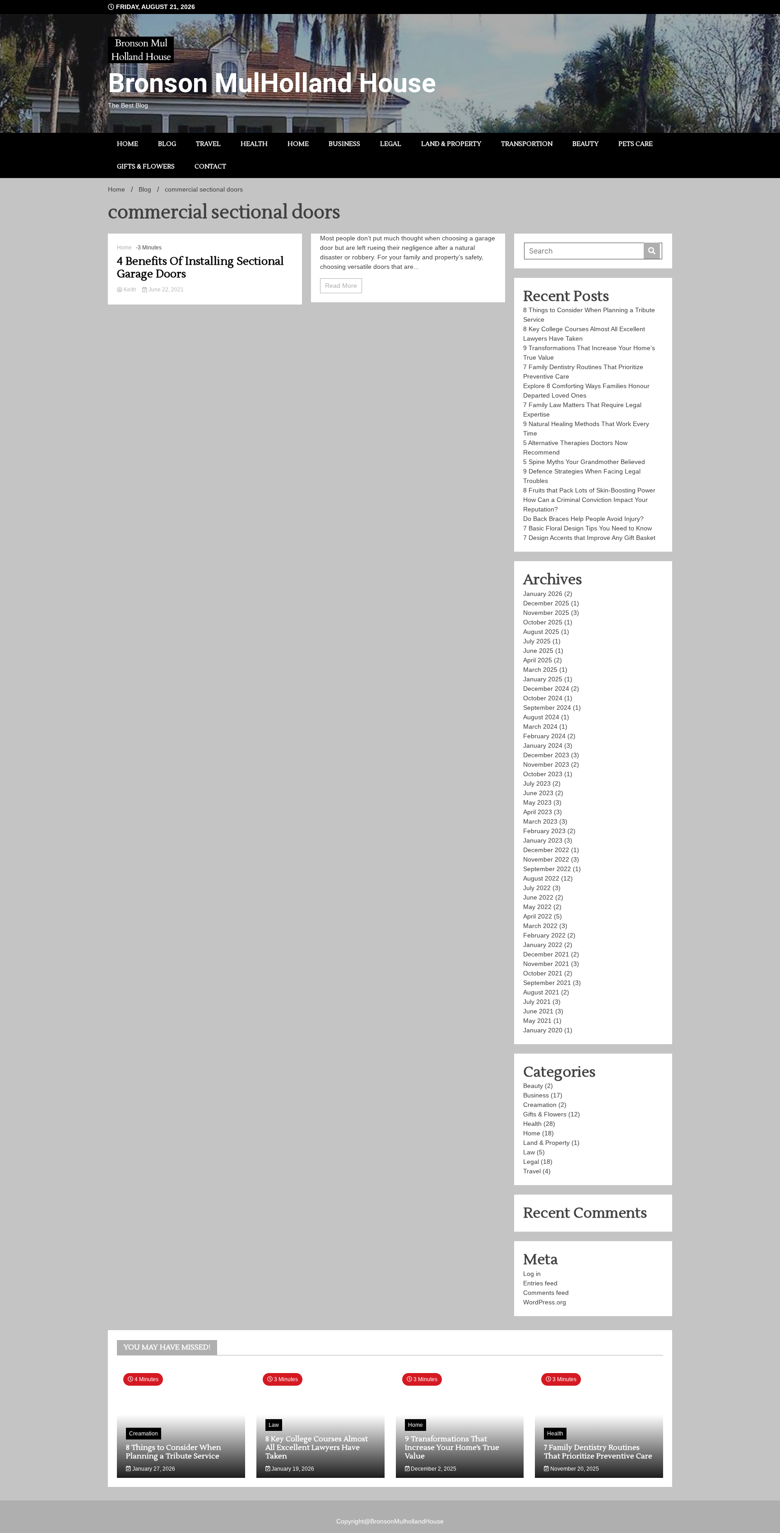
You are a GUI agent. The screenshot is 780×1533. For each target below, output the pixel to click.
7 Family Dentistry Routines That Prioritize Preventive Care (598, 1452)
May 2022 (537, 906)
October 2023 (542, 774)
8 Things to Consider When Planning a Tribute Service (173, 1452)
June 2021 (538, 1011)
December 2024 (546, 688)
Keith (130, 289)
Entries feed (540, 1283)
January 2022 (542, 944)
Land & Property (451, 144)
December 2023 (546, 755)
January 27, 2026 (153, 1469)
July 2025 (537, 641)
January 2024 (542, 745)
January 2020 (542, 1030)
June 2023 (538, 793)
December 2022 (546, 849)
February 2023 (544, 830)
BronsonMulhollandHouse (407, 1521)
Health (254, 144)
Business (344, 144)
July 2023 (537, 783)
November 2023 (546, 764)
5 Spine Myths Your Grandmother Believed (585, 461)
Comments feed (546, 1292)
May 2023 (537, 802)
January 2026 (542, 593)
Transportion (526, 144)
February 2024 (544, 736)
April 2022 (537, 916)
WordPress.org (544, 1302)
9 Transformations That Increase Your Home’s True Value (452, 1448)
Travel (208, 144)
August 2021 (541, 992)
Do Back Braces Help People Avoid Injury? (583, 518)
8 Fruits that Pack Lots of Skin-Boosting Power (589, 490)
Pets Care (635, 144)
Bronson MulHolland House (272, 82)
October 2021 (542, 973)
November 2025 (546, 612)
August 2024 (541, 717)
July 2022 (537, 887)
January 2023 (542, 840)
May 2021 (537, 1020)
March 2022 (540, 925)
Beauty (585, 144)
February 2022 (544, 935)
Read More (341, 285)
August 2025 (541, 631)
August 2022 (541, 878)
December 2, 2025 (432, 1469)
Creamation (540, 1104)
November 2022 (546, 859)
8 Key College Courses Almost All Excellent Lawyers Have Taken (316, 1448)
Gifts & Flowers (146, 167)
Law (529, 1152)
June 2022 (538, 897)
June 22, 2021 (165, 289)
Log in (532, 1273)
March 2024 (540, 726)
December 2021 (546, 954)
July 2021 (537, 1001)
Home (127, 144)
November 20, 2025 (574, 1469)
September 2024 (547, 707)
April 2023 (537, 812)
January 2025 (542, 679)
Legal (390, 144)
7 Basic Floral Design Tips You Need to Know (587, 528)
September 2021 (547, 982)
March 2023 (540, 821)
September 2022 (547, 868)
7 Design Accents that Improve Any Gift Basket (590, 537)
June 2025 (538, 650)
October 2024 (542, 698)
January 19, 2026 (292, 1469)
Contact (210, 167)
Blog (167, 144)
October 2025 (542, 622)
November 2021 (546, 963)
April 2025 (537, 660)
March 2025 (540, 669)
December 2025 (546, 603)
